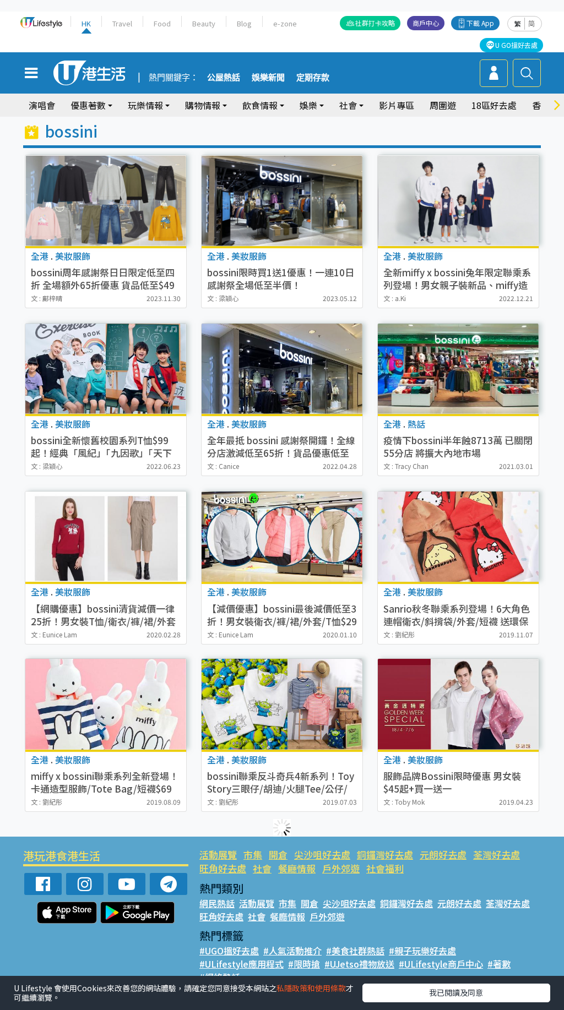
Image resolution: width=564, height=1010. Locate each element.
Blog (244, 23)
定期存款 (312, 77)
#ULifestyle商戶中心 (441, 963)
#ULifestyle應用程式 (241, 963)
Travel (122, 23)
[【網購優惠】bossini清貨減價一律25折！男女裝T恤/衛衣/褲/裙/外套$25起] (105, 537)
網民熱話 (217, 903)
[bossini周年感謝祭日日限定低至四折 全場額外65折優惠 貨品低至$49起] (105, 200)
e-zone (285, 23)
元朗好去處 (443, 854)
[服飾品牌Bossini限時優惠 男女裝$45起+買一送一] (458, 704)
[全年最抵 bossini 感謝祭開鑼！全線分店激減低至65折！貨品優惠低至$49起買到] (282, 369)
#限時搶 (304, 963)
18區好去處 (494, 105)
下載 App (480, 23)
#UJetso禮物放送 (359, 963)
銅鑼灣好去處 (385, 854)
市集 (252, 854)
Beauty (203, 23)
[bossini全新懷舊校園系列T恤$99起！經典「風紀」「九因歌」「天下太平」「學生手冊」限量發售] (105, 369)
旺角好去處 (222, 868)
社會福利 (385, 868)
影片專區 (396, 105)
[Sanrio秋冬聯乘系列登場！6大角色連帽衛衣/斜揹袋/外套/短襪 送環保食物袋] (458, 537)
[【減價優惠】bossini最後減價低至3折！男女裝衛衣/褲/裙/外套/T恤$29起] (282, 537)
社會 (262, 868)
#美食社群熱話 (355, 950)
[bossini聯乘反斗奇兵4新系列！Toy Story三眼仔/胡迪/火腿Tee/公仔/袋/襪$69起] (282, 704)
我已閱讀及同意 (456, 992)
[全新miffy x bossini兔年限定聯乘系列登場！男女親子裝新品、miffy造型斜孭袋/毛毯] (458, 200)
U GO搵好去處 (516, 45)
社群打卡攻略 (375, 23)
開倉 (278, 854)
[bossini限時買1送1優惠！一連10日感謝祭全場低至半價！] (282, 200)
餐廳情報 (297, 868)
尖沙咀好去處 (322, 854)
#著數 (499, 963)
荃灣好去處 (496, 854)
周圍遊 (443, 105)
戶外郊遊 (341, 868)
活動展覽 (218, 854)
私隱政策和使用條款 (311, 987)
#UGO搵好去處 (229, 950)
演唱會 (42, 105)
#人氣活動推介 (292, 950)
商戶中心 (426, 23)
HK (86, 23)
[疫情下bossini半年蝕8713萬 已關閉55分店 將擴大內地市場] (458, 369)
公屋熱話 (223, 77)
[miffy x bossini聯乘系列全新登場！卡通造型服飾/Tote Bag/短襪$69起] (105, 704)
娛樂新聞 (268, 77)
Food (162, 23)
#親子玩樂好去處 (422, 950)
